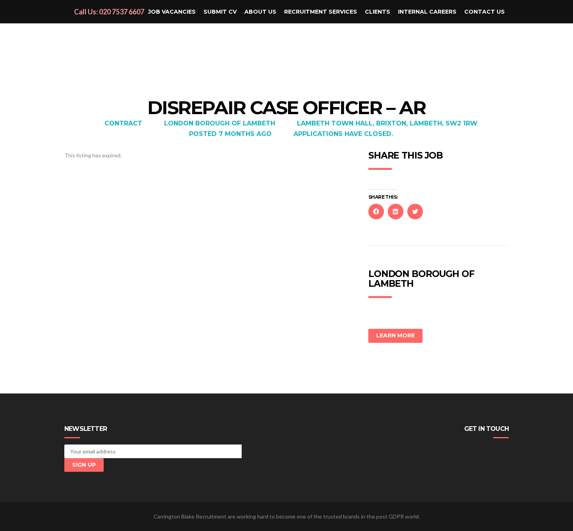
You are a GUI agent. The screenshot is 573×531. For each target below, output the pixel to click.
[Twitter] (481, 451)
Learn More (395, 335)
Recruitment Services (320, 11)
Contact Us (484, 11)
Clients (377, 11)
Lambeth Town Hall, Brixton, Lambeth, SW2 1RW (387, 123)
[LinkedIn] (492, 451)
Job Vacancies (172, 11)
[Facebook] (469, 451)
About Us (260, 11)
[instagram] (504, 451)
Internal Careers (427, 11)
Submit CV (220, 11)
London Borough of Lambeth (219, 123)
